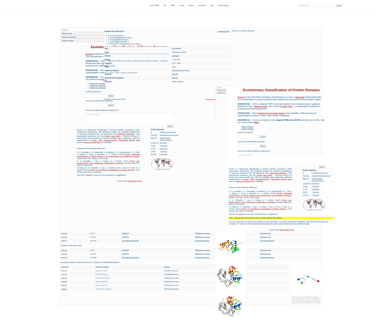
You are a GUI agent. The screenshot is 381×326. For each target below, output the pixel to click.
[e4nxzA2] (230, 246)
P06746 (175, 74)
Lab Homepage (223, 5)
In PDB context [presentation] (221, 92)
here (119, 138)
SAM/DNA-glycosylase (202, 233)
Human (181, 5)
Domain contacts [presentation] (68, 40)
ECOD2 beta (286, 106)
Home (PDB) (154, 5)
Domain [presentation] (219, 87)
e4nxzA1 (64, 233)
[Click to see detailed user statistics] (166, 164)
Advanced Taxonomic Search (271, 113)
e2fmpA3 (175, 56)
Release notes (260, 106)
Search (339, 5)
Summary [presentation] (65, 30)
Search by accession (98, 86)
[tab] (82, 30)
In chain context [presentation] (221, 90)
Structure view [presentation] (67, 33)
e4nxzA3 (64, 237)
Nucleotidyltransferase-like (130, 241)
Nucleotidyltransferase (202, 241)
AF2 (164, 5)
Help (211, 5)
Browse (191, 5)
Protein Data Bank (112, 136)
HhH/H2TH (125, 233)
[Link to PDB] (176, 67)
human (94, 140)
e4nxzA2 (64, 241)
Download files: (224, 32)
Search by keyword (97, 84)
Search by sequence (98, 88)
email (88, 175)
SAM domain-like (265, 233)
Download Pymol (210, 99)
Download (202, 5)
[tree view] (125, 31)
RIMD (173, 5)
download (299, 97)
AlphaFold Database (126, 134)
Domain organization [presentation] (69, 37)
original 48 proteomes (92, 142)
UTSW (139, 181)
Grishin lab (132, 181)
